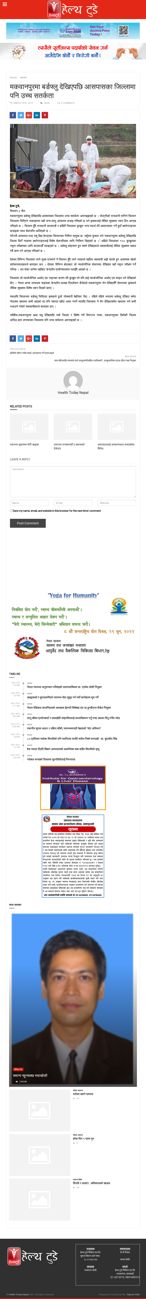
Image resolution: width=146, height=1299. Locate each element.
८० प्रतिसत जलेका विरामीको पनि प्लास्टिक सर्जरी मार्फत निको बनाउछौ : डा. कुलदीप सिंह (72, 738)
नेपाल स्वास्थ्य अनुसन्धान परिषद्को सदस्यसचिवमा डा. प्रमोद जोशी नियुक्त (64, 687)
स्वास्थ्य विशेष (77, 1179)
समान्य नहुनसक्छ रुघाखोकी (30, 1075)
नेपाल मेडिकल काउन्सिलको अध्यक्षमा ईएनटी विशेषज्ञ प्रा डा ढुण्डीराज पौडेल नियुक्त (69, 707)
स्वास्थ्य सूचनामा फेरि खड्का (24, 444)
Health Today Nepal (73, 392)
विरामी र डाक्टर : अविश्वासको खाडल (91, 1183)
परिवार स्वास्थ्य (78, 1090)
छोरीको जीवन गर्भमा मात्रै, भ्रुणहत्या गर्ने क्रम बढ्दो (32, 353)
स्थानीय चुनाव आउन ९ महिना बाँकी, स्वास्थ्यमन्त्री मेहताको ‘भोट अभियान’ (64, 728)
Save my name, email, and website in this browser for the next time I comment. (57, 510)
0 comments (68, 103)
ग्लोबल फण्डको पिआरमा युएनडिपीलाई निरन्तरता (51, 759)
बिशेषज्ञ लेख (18, 1069)
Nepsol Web (133, 1294)
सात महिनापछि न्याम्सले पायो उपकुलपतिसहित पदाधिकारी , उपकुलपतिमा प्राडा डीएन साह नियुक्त (95, 360)
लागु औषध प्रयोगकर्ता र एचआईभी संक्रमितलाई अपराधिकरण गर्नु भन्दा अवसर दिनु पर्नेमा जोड (73, 718)
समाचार (23, 77)
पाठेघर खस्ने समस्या (83, 1094)
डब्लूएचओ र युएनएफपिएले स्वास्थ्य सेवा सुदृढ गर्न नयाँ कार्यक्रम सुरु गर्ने (62, 697)
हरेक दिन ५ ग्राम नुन (83, 1138)
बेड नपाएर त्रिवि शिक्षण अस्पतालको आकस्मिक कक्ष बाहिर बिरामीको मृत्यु (63, 749)
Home (13, 77)
